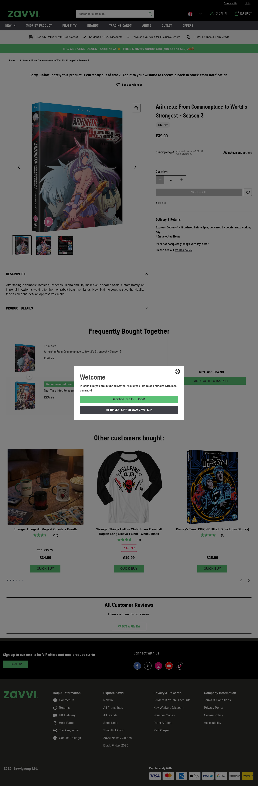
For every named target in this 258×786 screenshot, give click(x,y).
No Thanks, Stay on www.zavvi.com (129, 410)
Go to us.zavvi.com (129, 399)
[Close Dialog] (177, 371)
